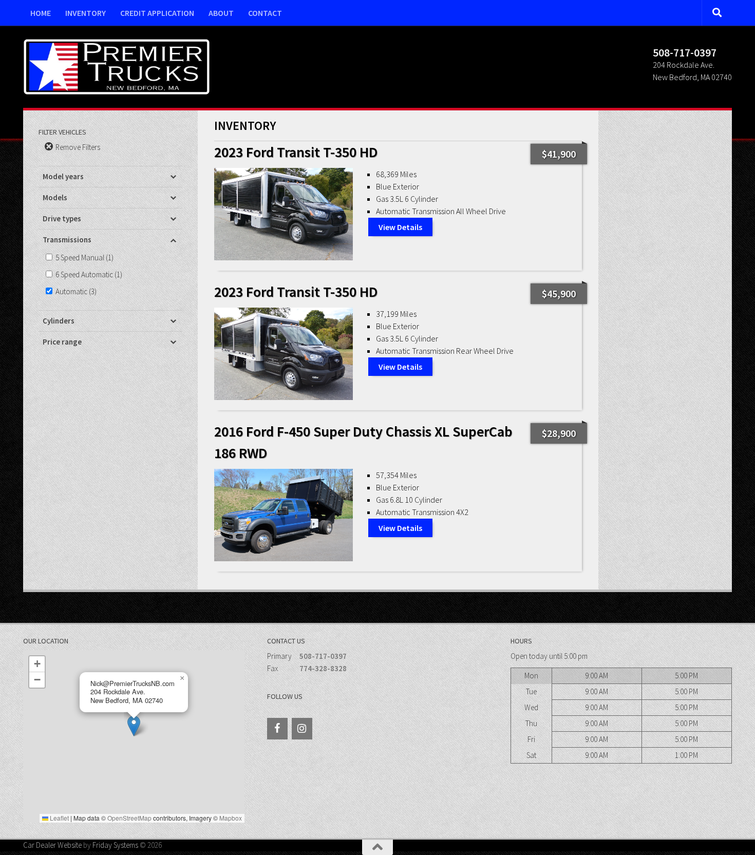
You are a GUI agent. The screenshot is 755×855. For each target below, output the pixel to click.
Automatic (71, 291)
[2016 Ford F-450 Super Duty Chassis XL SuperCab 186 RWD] (283, 515)
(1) (84, 257)
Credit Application (157, 13)
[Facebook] (277, 728)
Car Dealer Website (52, 845)
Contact (265, 13)
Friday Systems (115, 845)
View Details (400, 227)
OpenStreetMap (129, 817)
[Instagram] (302, 728)
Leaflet (58, 817)
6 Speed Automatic (84, 274)
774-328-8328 (323, 668)
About (221, 13)
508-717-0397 (323, 656)
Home (40, 13)
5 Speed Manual (79, 257)
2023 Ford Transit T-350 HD (296, 152)
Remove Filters (77, 147)
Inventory (85, 13)
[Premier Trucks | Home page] (116, 67)
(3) (76, 291)
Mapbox (230, 817)
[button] (133, 725)
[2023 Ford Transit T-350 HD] (283, 214)
